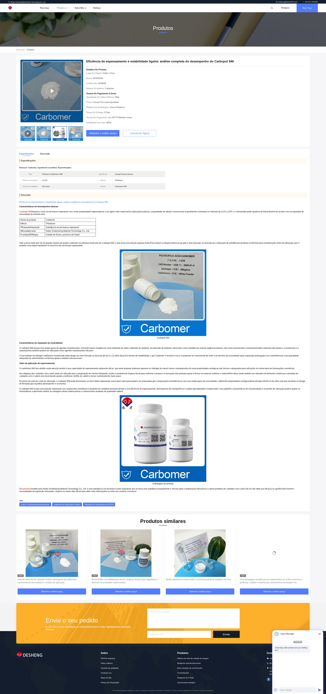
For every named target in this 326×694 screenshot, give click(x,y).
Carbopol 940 (25, 212)
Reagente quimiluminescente (189, 663)
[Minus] (319, 633)
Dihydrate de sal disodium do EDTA (99, 504)
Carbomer (26, 489)
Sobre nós (79, 8)
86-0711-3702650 (311, 2)
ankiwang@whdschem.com (288, 2)
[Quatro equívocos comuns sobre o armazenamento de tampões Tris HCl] (126, 553)
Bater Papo (307, 8)
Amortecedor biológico (186, 683)
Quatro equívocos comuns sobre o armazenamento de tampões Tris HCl (124, 579)
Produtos (61, 8)
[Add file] (275, 690)
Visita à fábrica (107, 663)
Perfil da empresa (108, 658)
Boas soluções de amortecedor (189, 668)
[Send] (320, 690)
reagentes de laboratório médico (67, 504)
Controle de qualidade (110, 668)
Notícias (97, 8)
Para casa (44, 8)
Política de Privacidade (110, 683)
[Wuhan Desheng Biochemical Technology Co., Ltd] (16, 8)
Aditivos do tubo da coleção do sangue (192, 658)
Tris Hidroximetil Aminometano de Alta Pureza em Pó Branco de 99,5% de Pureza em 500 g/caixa (273, 581)
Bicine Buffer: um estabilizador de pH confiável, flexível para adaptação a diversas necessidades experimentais (50, 581)
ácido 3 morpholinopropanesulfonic (35, 504)
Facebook (268, 679)
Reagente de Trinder (185, 678)
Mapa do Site (106, 678)
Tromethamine (183, 673)
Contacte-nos (106, 673)
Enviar (226, 634)
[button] (20, 559)
